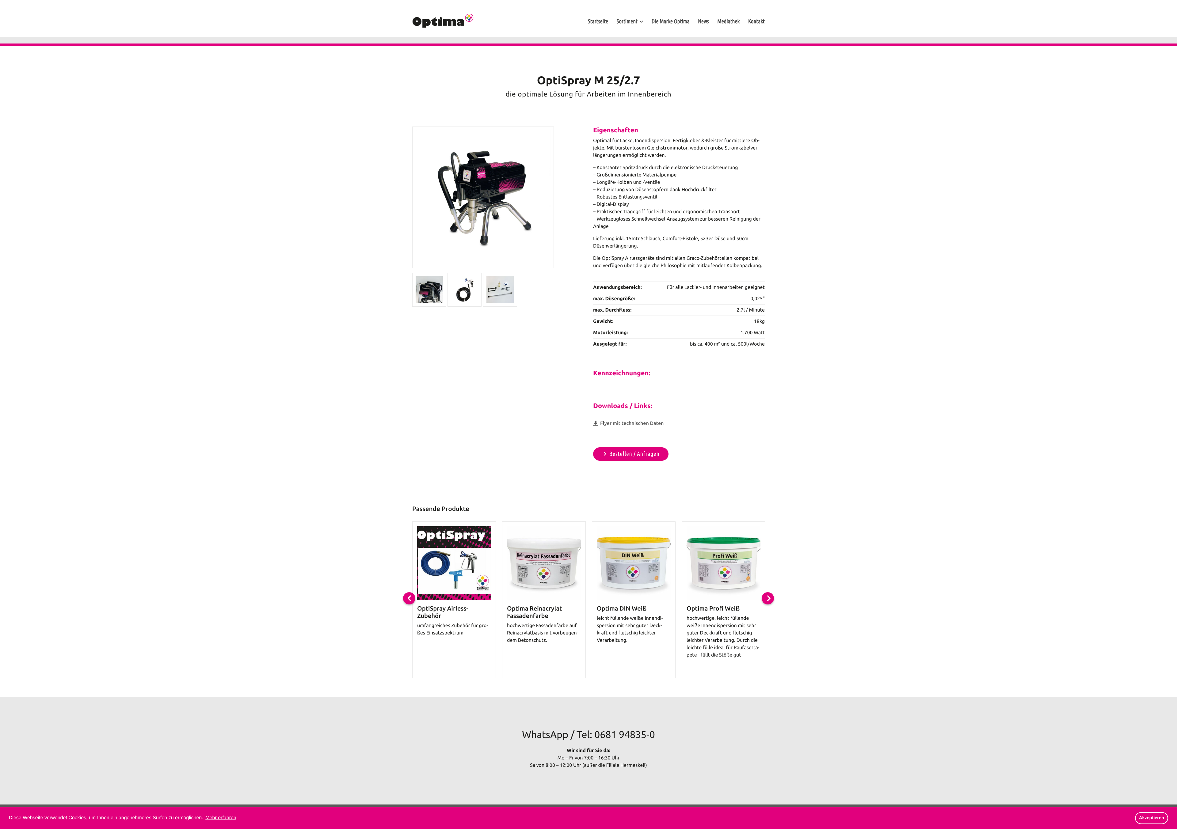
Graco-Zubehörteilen (709, 258)
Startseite (598, 21)
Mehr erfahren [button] (220, 817)
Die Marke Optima (671, 21)
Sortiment (627, 21)
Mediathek (728, 21)
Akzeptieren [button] (1151, 818)
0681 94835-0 (624, 734)
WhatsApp (545, 734)
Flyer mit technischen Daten (631, 423)
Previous (409, 598)
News (703, 21)
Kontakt (756, 21)
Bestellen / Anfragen (634, 453)
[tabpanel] (454, 599)
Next (768, 598)
